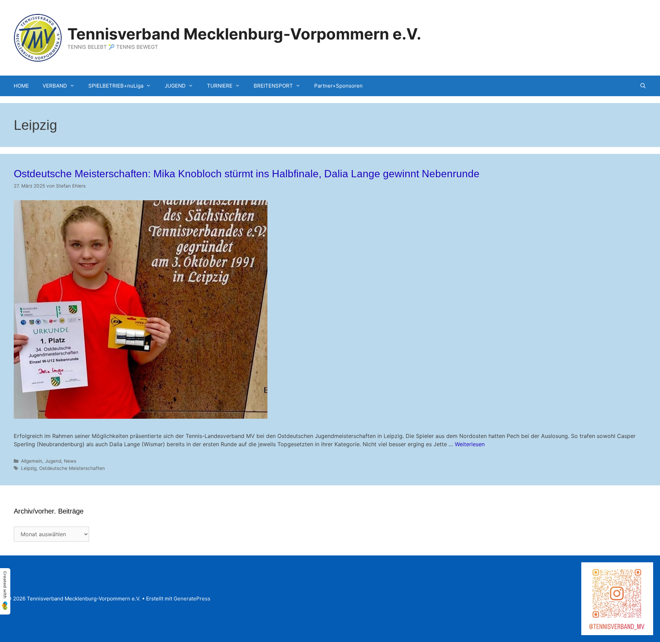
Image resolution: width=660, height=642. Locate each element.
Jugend (53, 461)
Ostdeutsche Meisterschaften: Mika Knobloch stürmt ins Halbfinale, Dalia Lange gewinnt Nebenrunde (247, 173)
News (70, 461)
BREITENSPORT (273, 85)
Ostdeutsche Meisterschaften (72, 468)
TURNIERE (219, 85)
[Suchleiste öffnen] (643, 86)
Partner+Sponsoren (338, 85)
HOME (21, 85)
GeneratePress (192, 598)
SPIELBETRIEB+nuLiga (115, 85)
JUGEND (175, 85)
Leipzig (28, 468)
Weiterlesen (470, 444)
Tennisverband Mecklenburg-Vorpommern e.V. (244, 33)
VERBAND (55, 85)
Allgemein (31, 461)
